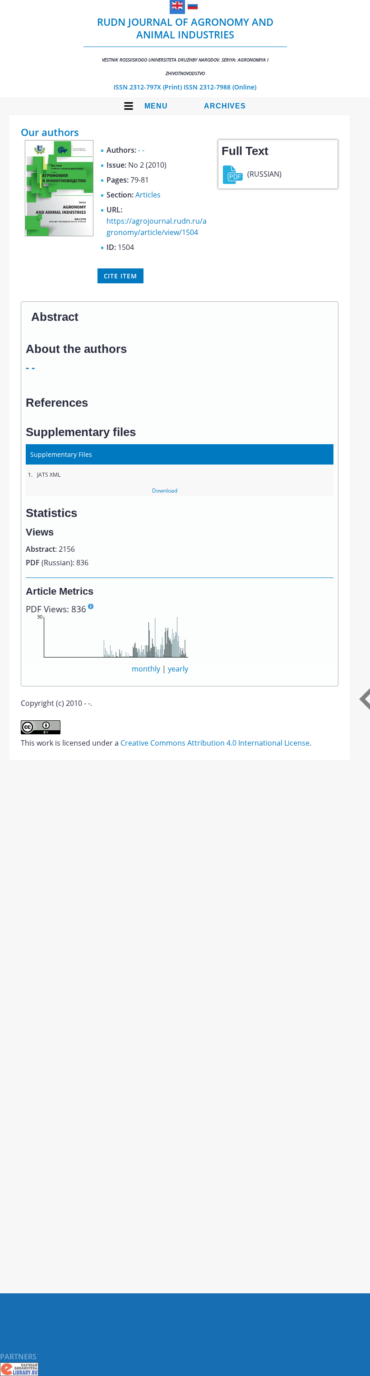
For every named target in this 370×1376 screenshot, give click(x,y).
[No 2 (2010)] (59, 234)
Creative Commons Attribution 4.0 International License (215, 743)
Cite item (120, 276)
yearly (178, 669)
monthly (146, 669)
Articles (148, 195)
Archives (225, 106)
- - (141, 150)
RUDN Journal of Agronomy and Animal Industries (185, 45)
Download (164, 490)
